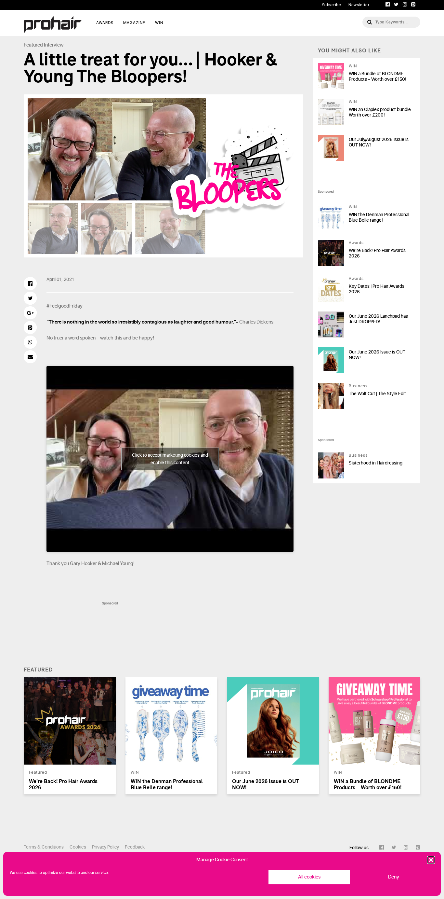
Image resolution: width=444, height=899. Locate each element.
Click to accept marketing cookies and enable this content (170, 459)
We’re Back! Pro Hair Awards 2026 (377, 253)
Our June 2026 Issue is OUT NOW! (377, 355)
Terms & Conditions (44, 847)
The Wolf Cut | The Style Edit (377, 393)
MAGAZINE (134, 23)
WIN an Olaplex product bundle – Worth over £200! (381, 112)
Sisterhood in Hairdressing (375, 463)
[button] (431, 860)
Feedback (135, 847)
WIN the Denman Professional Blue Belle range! (379, 217)
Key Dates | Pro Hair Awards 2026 (376, 289)
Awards (356, 243)
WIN (159, 23)
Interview (53, 45)
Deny (393, 877)
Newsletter (358, 5)
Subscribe (331, 5)
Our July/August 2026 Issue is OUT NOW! (379, 142)
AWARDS (104, 23)
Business (358, 386)
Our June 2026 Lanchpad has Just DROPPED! (378, 319)
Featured (33, 45)
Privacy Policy (105, 847)
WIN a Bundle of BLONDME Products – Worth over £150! (377, 76)
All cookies (309, 877)
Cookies (78, 847)
